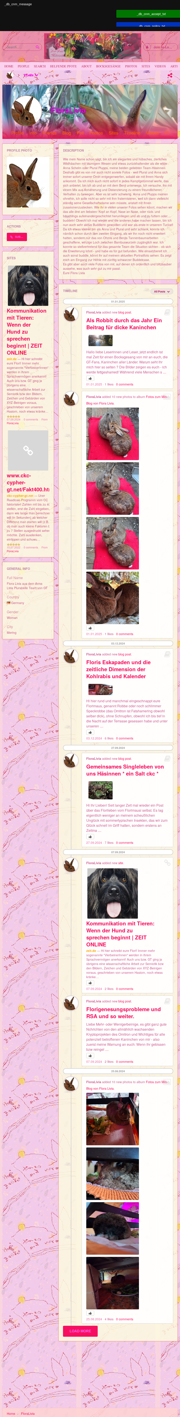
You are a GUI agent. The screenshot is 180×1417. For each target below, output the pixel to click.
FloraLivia (13, 423)
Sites (113, 133)
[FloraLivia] (10, 75)
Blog (66, 133)
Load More (80, 1331)
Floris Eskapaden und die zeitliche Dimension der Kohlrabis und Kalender (118, 669)
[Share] (169, 75)
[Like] (90, 378)
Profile (29, 74)
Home (11, 1413)
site (120, 863)
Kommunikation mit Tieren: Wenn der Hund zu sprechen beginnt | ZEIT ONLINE (27, 331)
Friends (49, 133)
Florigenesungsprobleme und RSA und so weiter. (123, 1012)
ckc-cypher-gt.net (20, 495)
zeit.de (12, 359)
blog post (124, 312)
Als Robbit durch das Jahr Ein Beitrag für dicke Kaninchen (124, 323)
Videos (152, 133)
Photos (96, 133)
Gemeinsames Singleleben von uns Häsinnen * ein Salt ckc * (125, 770)
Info (33, 133)
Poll (80, 133)
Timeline (132, 133)
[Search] (37, 47)
